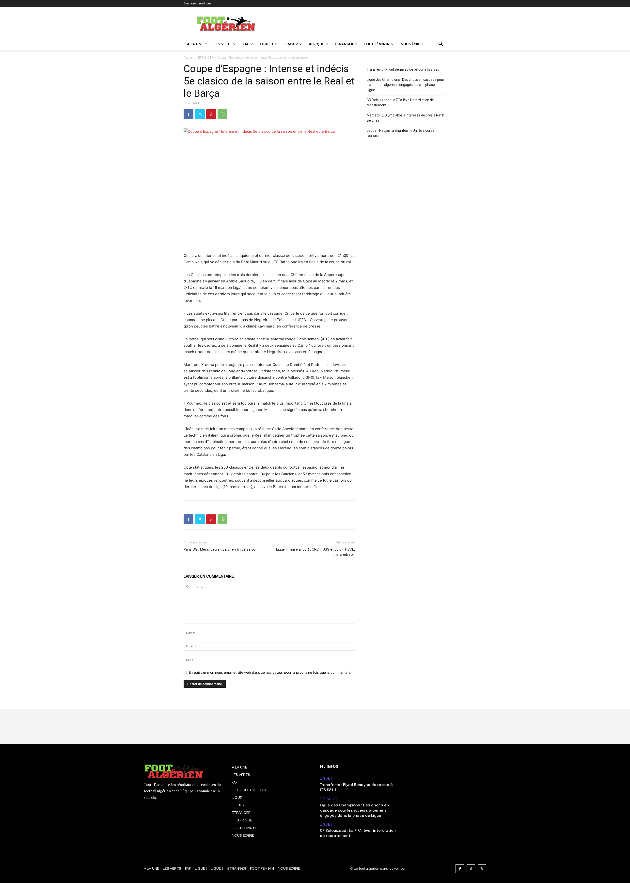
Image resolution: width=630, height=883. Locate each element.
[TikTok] (471, 868)
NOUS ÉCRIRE (412, 44)
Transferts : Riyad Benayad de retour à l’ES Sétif (404, 69)
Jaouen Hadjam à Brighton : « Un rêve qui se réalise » (400, 133)
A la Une (195, 44)
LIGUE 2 (291, 44)
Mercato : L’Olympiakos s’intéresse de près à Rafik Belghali (405, 117)
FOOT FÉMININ (377, 44)
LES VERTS (223, 44)
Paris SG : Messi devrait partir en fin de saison (220, 549)
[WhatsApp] (222, 114)
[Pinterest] (211, 114)
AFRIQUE (316, 44)
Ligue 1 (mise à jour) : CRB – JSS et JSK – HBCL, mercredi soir (315, 552)
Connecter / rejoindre (197, 3)
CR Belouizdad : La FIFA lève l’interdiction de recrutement (400, 102)
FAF (246, 44)
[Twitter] (200, 114)
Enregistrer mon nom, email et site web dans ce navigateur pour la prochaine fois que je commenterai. (270, 672)
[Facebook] (188, 114)
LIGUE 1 (266, 44)
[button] (440, 44)
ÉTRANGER (344, 44)
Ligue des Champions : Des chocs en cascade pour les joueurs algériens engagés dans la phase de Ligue (405, 85)
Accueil (188, 57)
